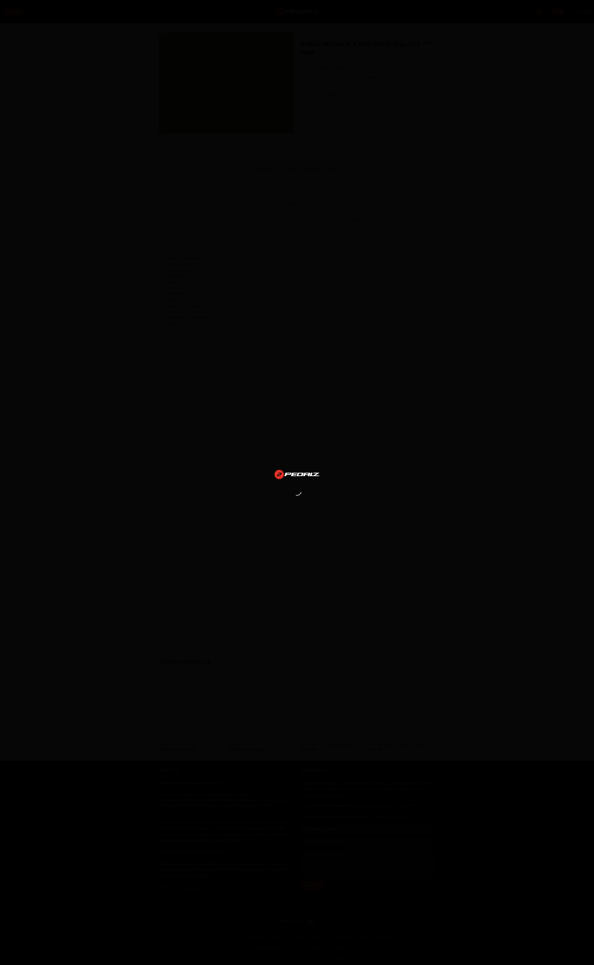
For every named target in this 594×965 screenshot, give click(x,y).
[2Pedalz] (297, 474)
